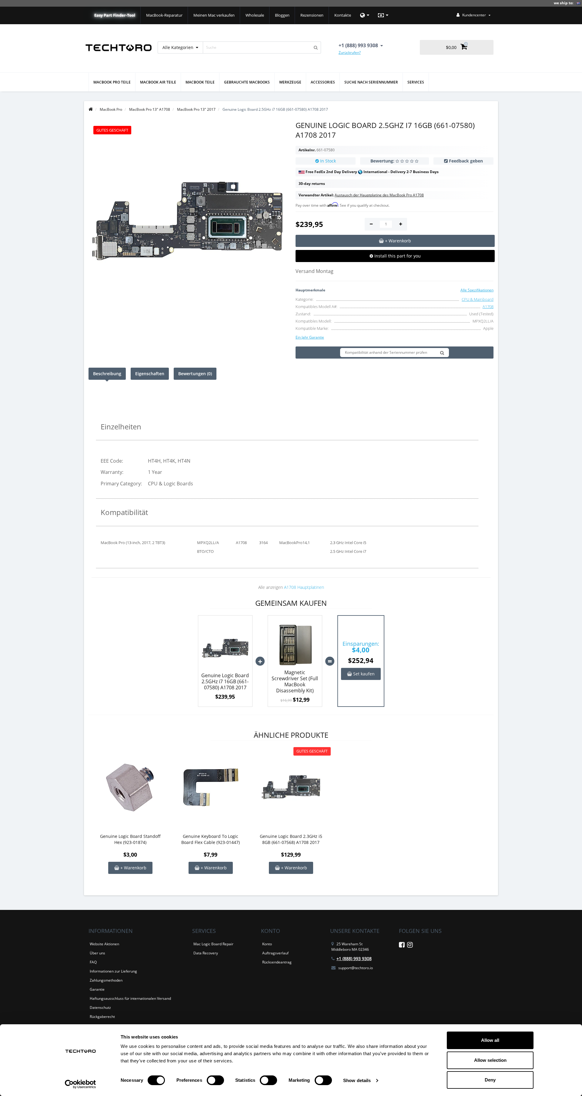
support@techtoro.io (355, 967)
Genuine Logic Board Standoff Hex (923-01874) (130, 839)
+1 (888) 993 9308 (354, 958)
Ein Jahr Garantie (310, 337)
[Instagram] (410, 945)
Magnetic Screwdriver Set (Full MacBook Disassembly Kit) (295, 681)
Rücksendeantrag (277, 962)
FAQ (93, 962)
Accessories (323, 82)
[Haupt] (91, 109)
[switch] (215, 1080)
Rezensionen (311, 15)
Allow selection (490, 1060)
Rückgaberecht (102, 1016)
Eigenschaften (149, 373)
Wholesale (255, 15)
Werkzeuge (290, 82)
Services (415, 82)
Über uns (97, 953)
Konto (267, 944)
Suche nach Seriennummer (371, 82)
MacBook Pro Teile (112, 82)
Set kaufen (363, 674)
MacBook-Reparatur (164, 15)
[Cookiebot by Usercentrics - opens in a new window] (80, 1084)
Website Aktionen (104, 944)
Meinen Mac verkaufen (214, 15)
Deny (490, 1079)
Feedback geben (466, 161)
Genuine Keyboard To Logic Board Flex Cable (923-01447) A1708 (210, 839)
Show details (357, 1080)
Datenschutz (100, 1007)
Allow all (490, 1040)
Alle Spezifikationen (476, 290)
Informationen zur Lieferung (113, 971)
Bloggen (282, 15)
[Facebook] (402, 945)
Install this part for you (397, 256)
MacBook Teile (200, 82)
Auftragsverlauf (275, 953)
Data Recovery (205, 953)
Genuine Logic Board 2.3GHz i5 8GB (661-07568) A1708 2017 (291, 839)
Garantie (97, 989)
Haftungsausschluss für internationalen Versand (130, 998)
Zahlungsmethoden (106, 980)
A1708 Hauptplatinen (304, 587)
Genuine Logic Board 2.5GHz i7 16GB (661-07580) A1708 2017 (225, 681)
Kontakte (342, 15)
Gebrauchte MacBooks (247, 82)
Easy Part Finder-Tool (114, 15)
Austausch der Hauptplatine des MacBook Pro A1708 (379, 195)
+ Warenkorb (132, 868)
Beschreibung (107, 373)
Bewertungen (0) (195, 373)
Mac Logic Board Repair (213, 944)
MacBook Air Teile (158, 82)
